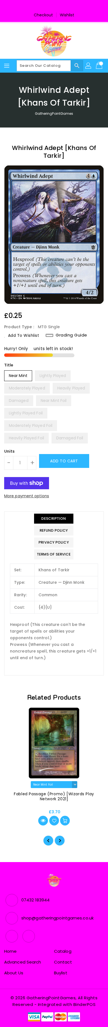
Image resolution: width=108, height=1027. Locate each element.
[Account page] (88, 65)
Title (9, 365)
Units (9, 451)
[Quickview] (43, 820)
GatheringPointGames (54, 113)
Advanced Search (22, 962)
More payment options (26, 496)
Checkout (43, 15)
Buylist (60, 973)
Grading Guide (71, 335)
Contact (63, 962)
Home (10, 951)
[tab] (54, 519)
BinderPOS (84, 1004)
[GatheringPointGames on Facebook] (49, 6)
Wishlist (67, 15)
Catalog (62, 951)
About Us (13, 973)
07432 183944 (35, 900)
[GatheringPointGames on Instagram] (59, 6)
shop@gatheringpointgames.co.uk (57, 918)
